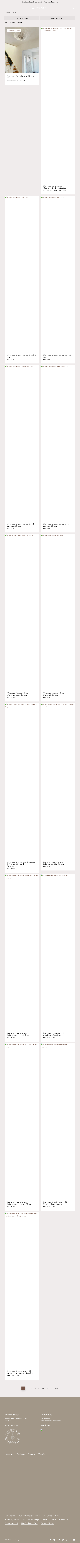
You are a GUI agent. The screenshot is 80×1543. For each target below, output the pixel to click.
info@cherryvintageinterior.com (51, 1420)
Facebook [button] (21, 1454)
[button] (6, 8)
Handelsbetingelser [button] (29, 1523)
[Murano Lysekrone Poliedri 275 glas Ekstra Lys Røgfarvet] (22, 780)
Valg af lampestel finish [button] (29, 1516)
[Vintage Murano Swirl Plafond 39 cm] (58, 611)
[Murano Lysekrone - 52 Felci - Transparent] (58, 1120)
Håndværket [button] (10, 1516)
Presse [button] (53, 1519)
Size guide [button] (47, 1516)
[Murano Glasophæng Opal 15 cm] (22, 273)
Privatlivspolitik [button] (11, 1523)
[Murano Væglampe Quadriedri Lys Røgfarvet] (58, 104)
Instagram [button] (9, 1454)
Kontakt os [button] (63, 1519)
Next (56, 1388)
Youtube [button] (41, 1454)
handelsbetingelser (34, 1505)
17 (47, 1388)
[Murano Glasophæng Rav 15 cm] (58, 273)
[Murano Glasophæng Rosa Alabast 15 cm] (58, 442)
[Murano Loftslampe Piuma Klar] (22, 50)
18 (51, 1388)
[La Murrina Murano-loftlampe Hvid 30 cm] (22, 951)
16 (43, 1388)
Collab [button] (44, 1519)
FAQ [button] (57, 1516)
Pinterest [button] (31, 1454)
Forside (7, 12)
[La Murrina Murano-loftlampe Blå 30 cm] (58, 780)
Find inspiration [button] (12, 1519)
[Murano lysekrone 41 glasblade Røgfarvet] (58, 951)
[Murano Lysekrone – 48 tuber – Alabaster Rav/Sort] (22, 1289)
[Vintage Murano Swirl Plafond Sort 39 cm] (22, 611)
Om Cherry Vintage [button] (30, 1519)
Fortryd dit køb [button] (47, 1523)
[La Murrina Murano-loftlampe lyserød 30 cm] (22, 1120)
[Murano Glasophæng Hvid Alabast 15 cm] (22, 442)
